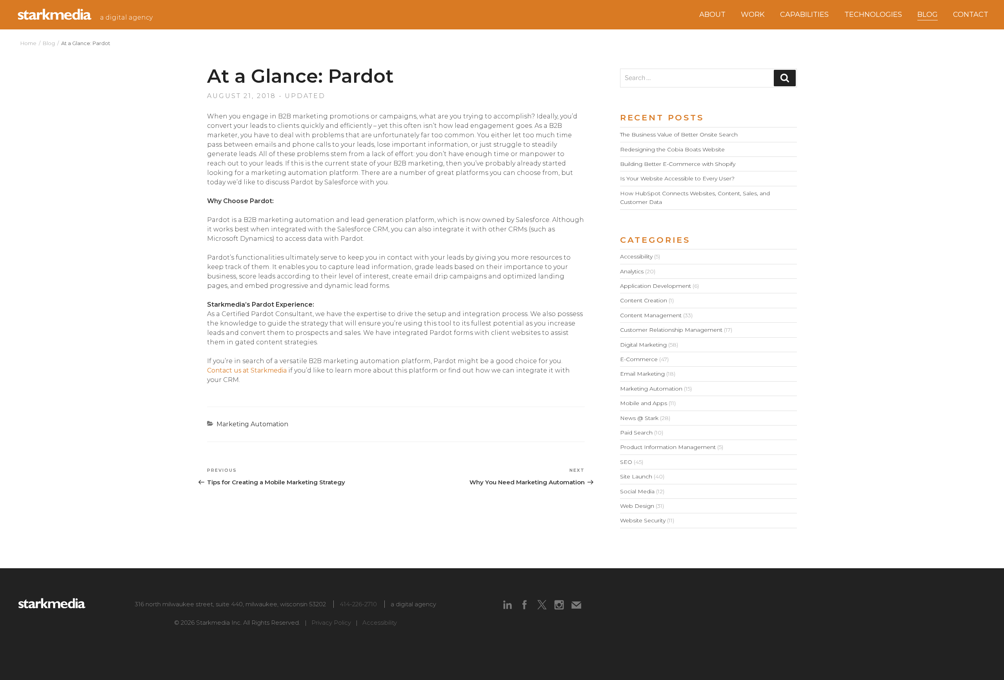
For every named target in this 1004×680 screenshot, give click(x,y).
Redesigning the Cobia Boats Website (672, 149)
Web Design (637, 505)
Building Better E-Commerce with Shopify (677, 163)
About (712, 14)
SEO (626, 461)
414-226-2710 (358, 604)
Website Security (643, 520)
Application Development (655, 285)
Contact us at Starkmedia (247, 370)
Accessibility (636, 256)
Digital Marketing (643, 344)
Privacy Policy (331, 622)
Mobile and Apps (643, 403)
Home (28, 43)
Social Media (637, 491)
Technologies (873, 14)
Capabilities (804, 14)
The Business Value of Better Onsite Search (679, 134)
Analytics (632, 271)
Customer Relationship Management (671, 329)
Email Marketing (642, 373)
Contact (970, 14)
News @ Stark (639, 418)
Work (753, 14)
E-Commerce (639, 359)
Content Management (651, 315)
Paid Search (636, 432)
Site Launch (636, 476)
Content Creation (643, 300)
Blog (49, 43)
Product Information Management (668, 447)
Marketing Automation (252, 424)
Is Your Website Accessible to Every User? (677, 178)
